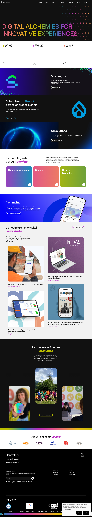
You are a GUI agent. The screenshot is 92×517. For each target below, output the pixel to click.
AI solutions (61, 2)
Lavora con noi (72, 474)
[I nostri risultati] (34, 63)
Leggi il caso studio (13, 286)
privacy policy (68, 509)
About (40, 2)
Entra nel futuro (56, 140)
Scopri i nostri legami (47, 415)
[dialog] (76, 509)
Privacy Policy (60, 511)
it (90, 2)
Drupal (46, 2)
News (78, 2)
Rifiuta (79, 512)
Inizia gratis (55, 87)
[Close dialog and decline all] (89, 504)
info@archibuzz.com (12, 459)
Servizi (53, 2)
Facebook (55, 472)
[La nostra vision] (64, 63)
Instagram (55, 470)
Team (70, 470)
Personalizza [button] (66, 512)
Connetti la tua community (14, 213)
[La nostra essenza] (4, 63)
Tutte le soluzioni (79, 227)
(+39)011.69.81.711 (21, 511)
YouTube (55, 474)
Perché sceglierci (73, 468)
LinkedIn (55, 468)
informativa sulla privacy (17, 481)
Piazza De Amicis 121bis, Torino (13, 462)
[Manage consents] (3, 514)
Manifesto (71, 472)
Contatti (85, 2)
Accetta (86, 512)
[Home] (5, 3)
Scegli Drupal (11, 118)
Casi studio (70, 2)
